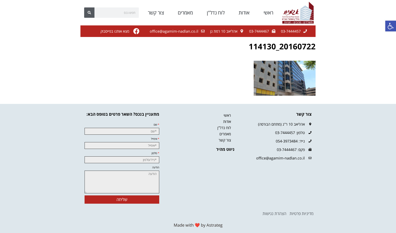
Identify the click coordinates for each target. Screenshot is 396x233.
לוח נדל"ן (216, 12)
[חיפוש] (89, 12)
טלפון (155, 153)
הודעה (155, 167)
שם (156, 124)
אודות (244, 12)
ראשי (268, 12)
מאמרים (185, 12)
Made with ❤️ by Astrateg (198, 225)
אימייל (155, 139)
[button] (390, 26)
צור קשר (156, 12)
